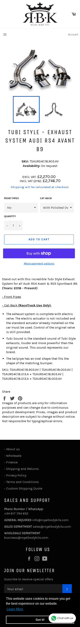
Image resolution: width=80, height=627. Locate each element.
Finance (12, 462)
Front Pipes (11, 198)
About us (13, 449)
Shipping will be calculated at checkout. (40, 187)
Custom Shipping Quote (24, 488)
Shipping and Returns (22, 469)
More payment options (39, 263)
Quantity (10, 216)
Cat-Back (46, 198)
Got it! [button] (40, 619)
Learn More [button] (15, 609)
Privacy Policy (16, 475)
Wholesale (14, 456)
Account (73, 34)
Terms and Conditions (22, 482)
